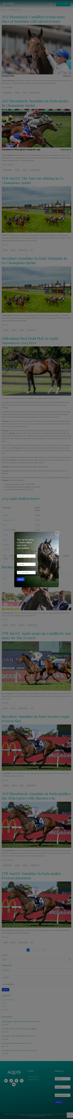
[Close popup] (57, 533)
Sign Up (20, 579)
